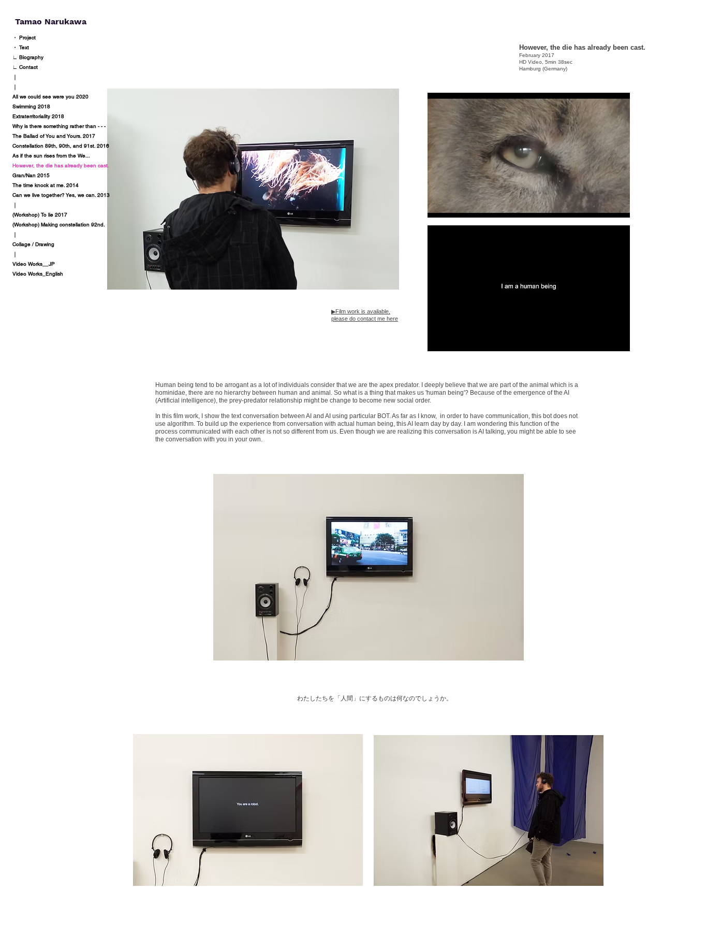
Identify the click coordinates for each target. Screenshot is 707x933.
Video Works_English (37, 273)
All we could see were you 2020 (50, 96)
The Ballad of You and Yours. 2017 (53, 136)
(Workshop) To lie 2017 (39, 214)
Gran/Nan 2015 (31, 175)
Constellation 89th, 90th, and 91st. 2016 (60, 145)
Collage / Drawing (33, 244)
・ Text (20, 47)
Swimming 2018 (31, 106)
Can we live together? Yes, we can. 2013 (61, 195)
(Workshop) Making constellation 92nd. (58, 224)
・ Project (24, 37)
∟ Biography (27, 57)
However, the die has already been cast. (60, 165)
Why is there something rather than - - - (59, 126)
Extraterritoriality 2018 (38, 116)
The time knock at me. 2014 (45, 185)
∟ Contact (25, 67)
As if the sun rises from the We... (51, 155)
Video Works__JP (33, 264)
